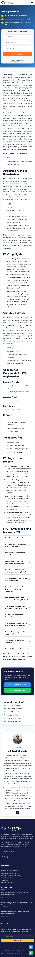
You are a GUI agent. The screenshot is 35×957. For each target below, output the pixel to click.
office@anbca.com (18, 659)
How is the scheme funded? (14, 538)
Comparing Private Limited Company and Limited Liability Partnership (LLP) (15, 893)
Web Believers (18, 953)
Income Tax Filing (7, 883)
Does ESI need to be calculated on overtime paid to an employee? (16, 571)
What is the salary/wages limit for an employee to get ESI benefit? (16, 624)
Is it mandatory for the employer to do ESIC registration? (15, 545)
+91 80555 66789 (25, 656)
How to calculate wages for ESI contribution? (15, 633)
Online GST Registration (9, 871)
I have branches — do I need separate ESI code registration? (15, 562)
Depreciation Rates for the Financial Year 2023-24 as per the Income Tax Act (16, 903)
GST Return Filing (7, 878)
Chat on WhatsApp (18, 690)
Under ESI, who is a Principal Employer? (14, 616)
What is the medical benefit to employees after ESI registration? (16, 607)
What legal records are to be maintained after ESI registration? (16, 599)
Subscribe (16, 940)
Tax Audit (4, 880)
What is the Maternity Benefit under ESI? (14, 641)
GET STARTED (17, 54)
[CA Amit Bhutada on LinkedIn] (17, 812)
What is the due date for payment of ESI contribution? (16, 579)
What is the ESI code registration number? (15, 554)
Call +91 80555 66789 (19, 685)
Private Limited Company (9, 873)
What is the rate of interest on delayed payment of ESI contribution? (15, 589)
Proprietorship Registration (10, 875)
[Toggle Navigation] (32, 2)
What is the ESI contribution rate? (16, 649)
